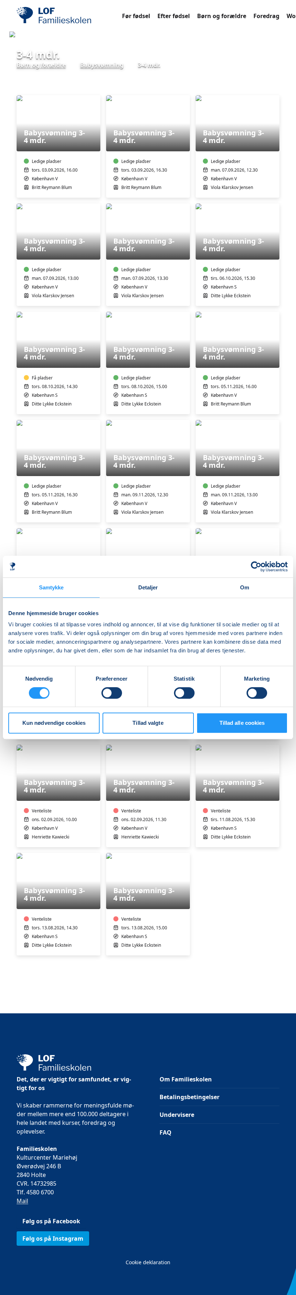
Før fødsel (136, 16)
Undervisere (177, 1115)
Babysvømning (101, 65)
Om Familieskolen (186, 1079)
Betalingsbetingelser (189, 1097)
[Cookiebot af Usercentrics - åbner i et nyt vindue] (256, 566)
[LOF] (69, 16)
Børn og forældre (221, 16)
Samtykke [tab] (51, 587)
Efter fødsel (173, 16)
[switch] (111, 693)
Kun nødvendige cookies (54, 723)
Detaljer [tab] (148, 587)
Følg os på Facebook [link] (51, 1221)
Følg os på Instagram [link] (52, 1239)
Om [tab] (244, 587)
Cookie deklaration (148, 1262)
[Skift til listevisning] (275, 85)
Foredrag (266, 16)
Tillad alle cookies (242, 723)
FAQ (165, 1132)
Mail (22, 1201)
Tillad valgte (147, 723)
